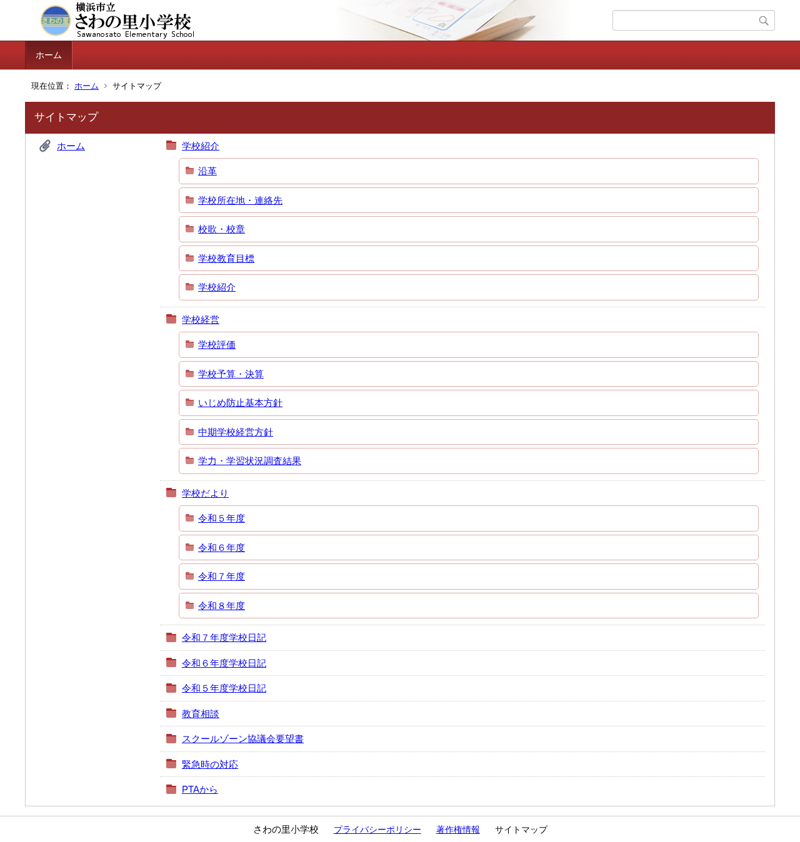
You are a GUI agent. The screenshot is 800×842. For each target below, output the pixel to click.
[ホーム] (320, 20)
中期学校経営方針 (235, 432)
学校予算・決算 (231, 374)
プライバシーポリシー (377, 830)
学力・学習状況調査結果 (249, 460)
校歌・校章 (221, 229)
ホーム (49, 55)
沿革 (207, 171)
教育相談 (200, 713)
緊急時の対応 (210, 764)
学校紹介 (200, 146)
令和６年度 (221, 547)
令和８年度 (221, 605)
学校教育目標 (226, 258)
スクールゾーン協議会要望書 (243, 738)
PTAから (200, 789)
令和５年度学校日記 (224, 688)
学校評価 (217, 344)
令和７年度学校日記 (224, 637)
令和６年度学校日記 (224, 663)
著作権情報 (458, 830)
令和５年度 (221, 518)
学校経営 (200, 319)
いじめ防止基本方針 (240, 402)
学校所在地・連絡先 (240, 200)
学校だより (205, 493)
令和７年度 (221, 576)
